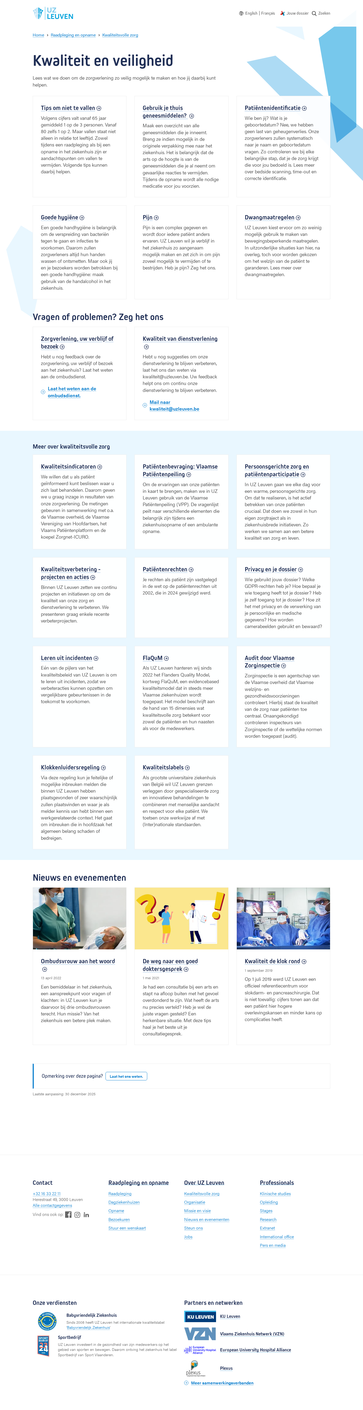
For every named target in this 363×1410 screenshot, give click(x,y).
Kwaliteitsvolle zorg (202, 1193)
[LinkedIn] (86, 1214)
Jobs (188, 1236)
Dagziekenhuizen (124, 1202)
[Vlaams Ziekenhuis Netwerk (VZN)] (200, 1333)
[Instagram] (77, 1214)
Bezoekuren (119, 1219)
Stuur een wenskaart (127, 1228)
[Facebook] (68, 1214)
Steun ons (193, 1228)
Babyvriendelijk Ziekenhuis (88, 1327)
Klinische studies (275, 1193)
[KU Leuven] (200, 1316)
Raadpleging (120, 1193)
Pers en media (273, 1245)
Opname (116, 1210)
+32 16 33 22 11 (47, 1193)
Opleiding (269, 1202)
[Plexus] (200, 1368)
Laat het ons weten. (126, 1076)
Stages (266, 1210)
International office (277, 1236)
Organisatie (194, 1202)
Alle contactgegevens (52, 1205)
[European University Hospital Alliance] (200, 1350)
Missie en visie (197, 1210)
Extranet (267, 1228)
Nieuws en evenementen (206, 1219)
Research (268, 1219)
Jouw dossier (297, 13)
